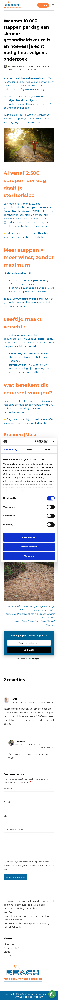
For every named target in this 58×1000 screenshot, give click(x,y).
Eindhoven (20, 927)
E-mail (8, 802)
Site (5, 816)
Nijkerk (8, 927)
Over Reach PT (12, 948)
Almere (44, 923)
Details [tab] (29, 449)
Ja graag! (29, 650)
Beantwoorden (46, 702)
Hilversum (38, 916)
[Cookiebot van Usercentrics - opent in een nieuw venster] (36, 441)
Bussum (27, 916)
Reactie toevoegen (15, 829)
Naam (8, 788)
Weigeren (29, 556)
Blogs (7, 951)
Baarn (7, 916)
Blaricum (16, 916)
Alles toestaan (29, 537)
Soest (36, 923)
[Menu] (53, 5)
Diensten (9, 944)
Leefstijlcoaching (13, 70)
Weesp (28, 923)
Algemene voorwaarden (38, 994)
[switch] (51, 507)
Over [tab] (47, 449)
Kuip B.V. (38, 996)
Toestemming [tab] (10, 449)
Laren (7, 919)
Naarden (18, 919)
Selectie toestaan (29, 546)
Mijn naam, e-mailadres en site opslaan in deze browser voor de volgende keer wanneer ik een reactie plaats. (29, 865)
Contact (43, 5)
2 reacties (31, 70)
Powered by (22, 659)
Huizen (49, 916)
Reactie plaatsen (15, 877)
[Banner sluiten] (54, 442)
